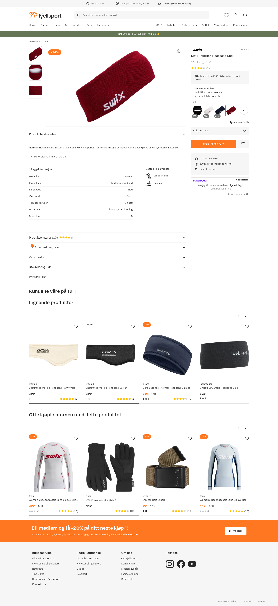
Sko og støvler (73, 25)
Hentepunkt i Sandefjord (46, 579)
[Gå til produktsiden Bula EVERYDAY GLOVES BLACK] (110, 467)
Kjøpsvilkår (247, 601)
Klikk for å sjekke (220, 188)
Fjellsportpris (189, 25)
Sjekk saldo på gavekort (45, 563)
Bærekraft (127, 579)
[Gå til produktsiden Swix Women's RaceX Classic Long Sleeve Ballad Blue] (224, 467)
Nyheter (172, 25)
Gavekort (82, 574)
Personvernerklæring (227, 601)
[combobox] (141, 15)
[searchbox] (145, 15)
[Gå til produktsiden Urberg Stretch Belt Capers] (167, 467)
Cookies (261, 601)
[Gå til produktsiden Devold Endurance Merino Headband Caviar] (110, 355)
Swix (45, 41)
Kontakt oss (39, 584)
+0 (244, 110)
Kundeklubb (128, 563)
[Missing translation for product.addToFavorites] (243, 144)
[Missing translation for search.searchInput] (78, 15)
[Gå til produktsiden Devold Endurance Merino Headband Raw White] (53, 355)
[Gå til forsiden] (45, 15)
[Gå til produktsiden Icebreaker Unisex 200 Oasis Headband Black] (224, 355)
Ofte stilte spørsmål (43, 558)
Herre (32, 25)
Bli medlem (235, 531)
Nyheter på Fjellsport (89, 563)
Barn (89, 25)
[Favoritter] (226, 15)
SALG (159, 25)
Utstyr (56, 25)
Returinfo (37, 569)
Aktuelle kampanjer (88, 558)
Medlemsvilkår (129, 569)
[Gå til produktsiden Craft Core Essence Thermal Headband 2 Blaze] (167, 355)
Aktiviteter (103, 25)
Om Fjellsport (129, 558)
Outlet (205, 25)
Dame (44, 25)
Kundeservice (241, 25)
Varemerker (221, 25)
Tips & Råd (38, 574)
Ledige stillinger (130, 574)
